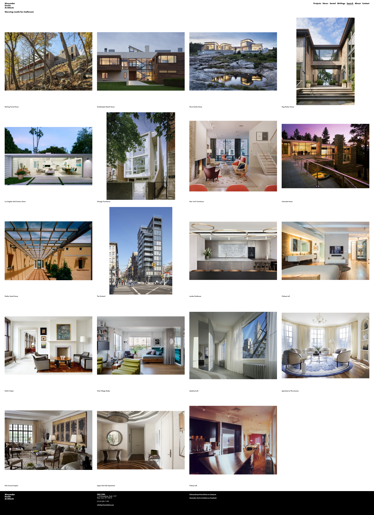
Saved (333, 3)
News (325, 3)
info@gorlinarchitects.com (105, 505)
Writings (341, 3)
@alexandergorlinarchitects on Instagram (202, 494)
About (358, 3)
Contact (365, 3)
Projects (317, 3)
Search (350, 3)
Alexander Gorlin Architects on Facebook (203, 498)
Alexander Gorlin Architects (10, 496)
